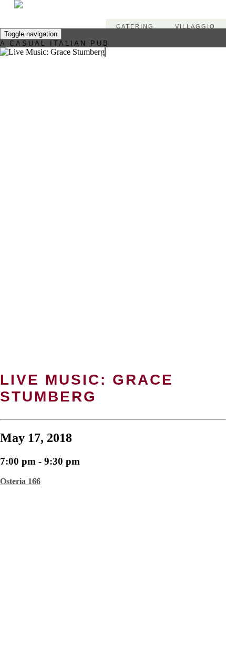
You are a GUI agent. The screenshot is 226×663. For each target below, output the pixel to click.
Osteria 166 (20, 481)
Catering (135, 26)
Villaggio (195, 26)
